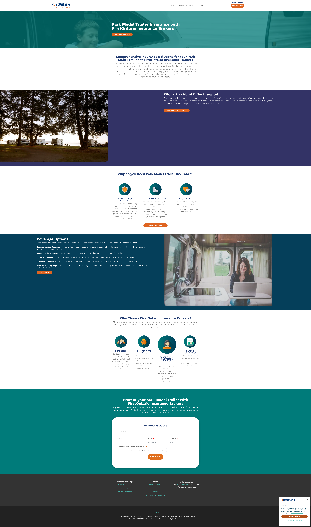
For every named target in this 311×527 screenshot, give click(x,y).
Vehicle (173, 5)
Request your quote (155, 225)
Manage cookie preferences (294, 520)
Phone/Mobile (148, 439)
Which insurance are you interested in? (131, 446)
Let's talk (44, 272)
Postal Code (172, 439)
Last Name (159, 431)
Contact (155, 488)
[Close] (307, 500)
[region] (294, 511)
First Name (122, 431)
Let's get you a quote (176, 110)
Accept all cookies (294, 516)
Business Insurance (125, 491)
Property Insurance (124, 484)
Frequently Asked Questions (155, 495)
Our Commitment (155, 484)
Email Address (123, 439)
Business (192, 5)
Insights (155, 491)
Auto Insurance (124, 488)
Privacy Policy (155, 512)
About (201, 5)
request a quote (122, 34)
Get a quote (237, 6)
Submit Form (155, 457)
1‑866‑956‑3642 (183, 484)
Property (182, 5)
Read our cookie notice (297, 513)
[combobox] (145, 442)
